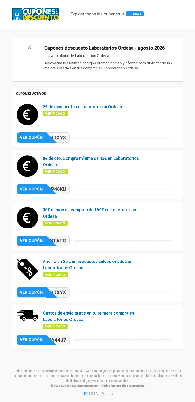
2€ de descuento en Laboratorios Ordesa (82, 106)
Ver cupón (31, 137)
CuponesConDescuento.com (80, 385)
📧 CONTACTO (97, 393)
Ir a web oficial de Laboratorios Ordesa (76, 55)
